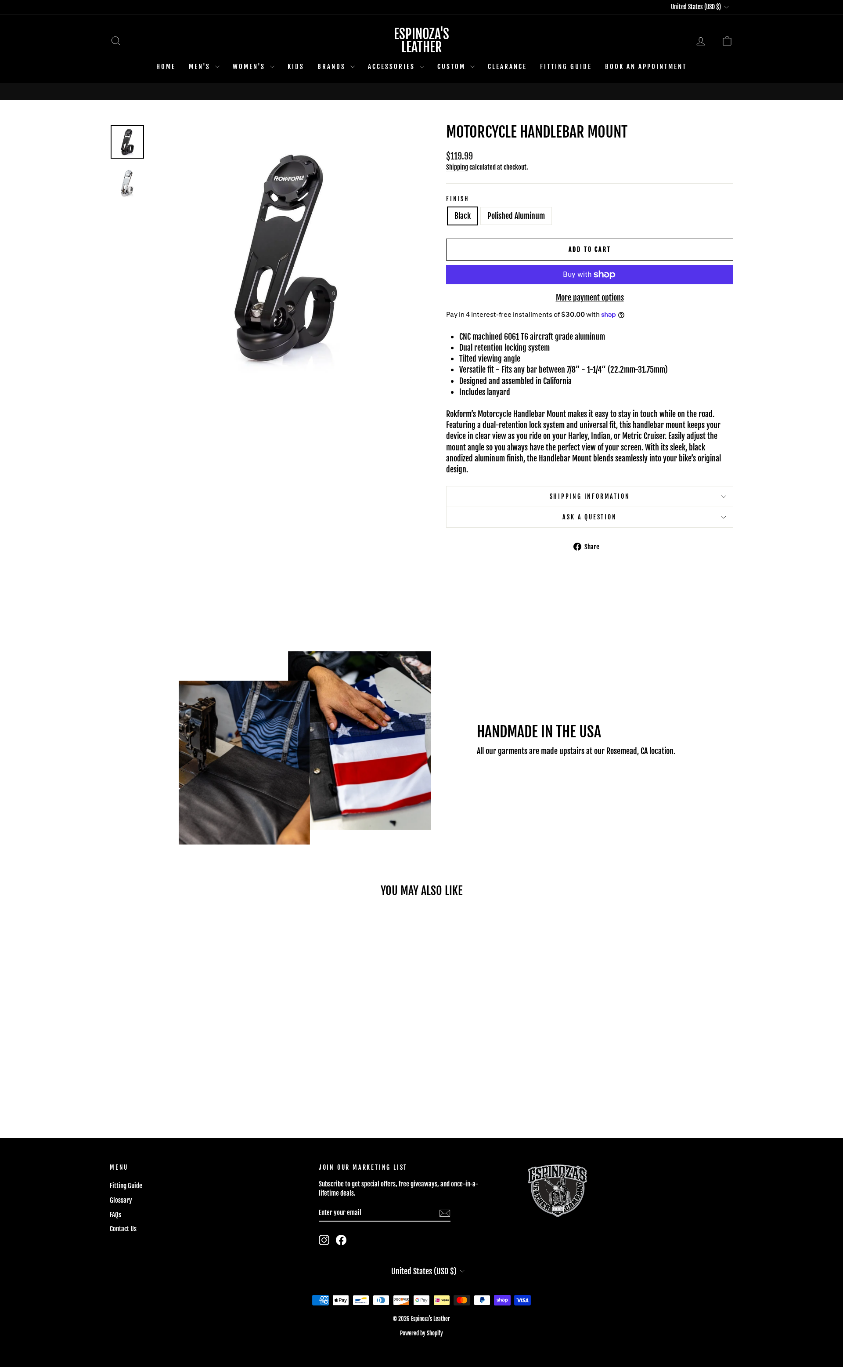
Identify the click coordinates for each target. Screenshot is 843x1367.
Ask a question (589, 517)
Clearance (507, 66)
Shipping (457, 167)
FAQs (115, 1215)
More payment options (590, 297)
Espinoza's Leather (421, 40)
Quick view (184, 1057)
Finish (457, 199)
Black (462, 216)
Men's (201, 66)
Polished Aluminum (516, 216)
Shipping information (590, 496)
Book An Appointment (646, 66)
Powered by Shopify (421, 1333)
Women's (250, 66)
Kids (296, 66)
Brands (332, 66)
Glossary (121, 1200)
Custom (452, 66)
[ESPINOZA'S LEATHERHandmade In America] (421, 91)
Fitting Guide (566, 66)
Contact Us (123, 1229)
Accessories (393, 66)
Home (166, 66)
